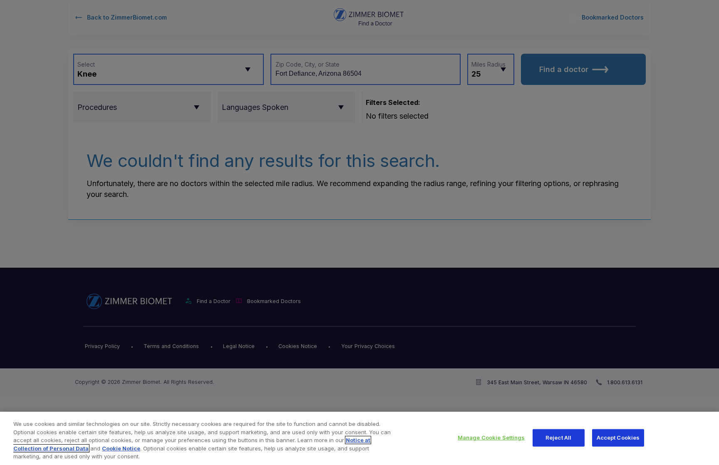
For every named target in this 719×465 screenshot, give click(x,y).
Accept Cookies (618, 437)
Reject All (558, 437)
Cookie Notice (121, 448)
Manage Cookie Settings (491, 437)
